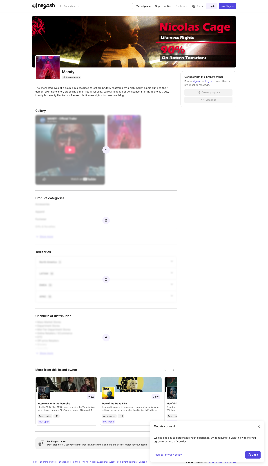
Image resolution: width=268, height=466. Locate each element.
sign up (197, 81)
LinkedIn (143, 462)
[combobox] (97, 6)
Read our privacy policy (168, 454)
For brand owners (47, 462)
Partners (76, 462)
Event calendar (129, 462)
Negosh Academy (99, 462)
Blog (118, 462)
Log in (212, 6)
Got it (255, 454)
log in (208, 81)
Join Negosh (227, 6)
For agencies (64, 462)
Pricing (85, 462)
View (91, 396)
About (112, 462)
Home (35, 462)
